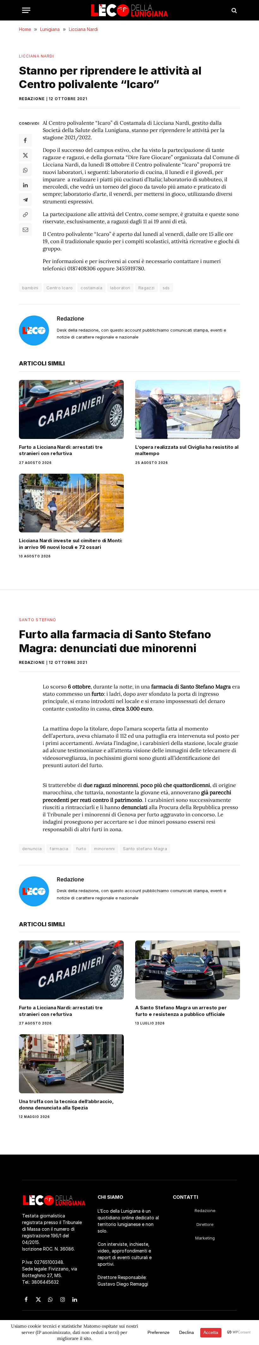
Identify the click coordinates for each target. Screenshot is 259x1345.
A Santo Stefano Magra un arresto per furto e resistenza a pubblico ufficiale (181, 1011)
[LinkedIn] (25, 184)
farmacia (59, 848)
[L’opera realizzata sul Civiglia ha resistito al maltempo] (187, 409)
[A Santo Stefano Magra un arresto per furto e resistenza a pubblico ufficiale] (187, 970)
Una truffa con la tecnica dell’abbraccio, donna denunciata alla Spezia (66, 1104)
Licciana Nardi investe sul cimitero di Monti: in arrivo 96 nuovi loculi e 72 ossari (70, 543)
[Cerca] (233, 10)
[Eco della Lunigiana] (129, 10)
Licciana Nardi (36, 56)
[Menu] (26, 10)
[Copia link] (25, 214)
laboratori (120, 287)
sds (166, 287)
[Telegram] (25, 199)
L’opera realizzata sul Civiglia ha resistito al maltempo (186, 450)
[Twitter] (25, 155)
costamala (91, 287)
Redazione (32, 98)
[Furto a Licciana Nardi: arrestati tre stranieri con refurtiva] (71, 409)
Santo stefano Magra (145, 848)
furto (81, 848)
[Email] (25, 229)
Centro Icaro (59, 287)
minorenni (104, 848)
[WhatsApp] (25, 170)
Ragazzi (146, 287)
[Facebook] (25, 140)
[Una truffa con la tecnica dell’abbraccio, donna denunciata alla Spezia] (71, 1063)
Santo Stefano (37, 619)
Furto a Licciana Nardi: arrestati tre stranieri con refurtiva (60, 450)
